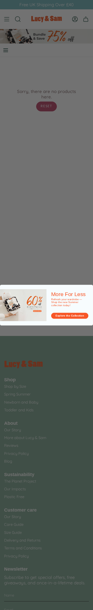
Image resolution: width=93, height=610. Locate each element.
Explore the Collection (70, 315)
